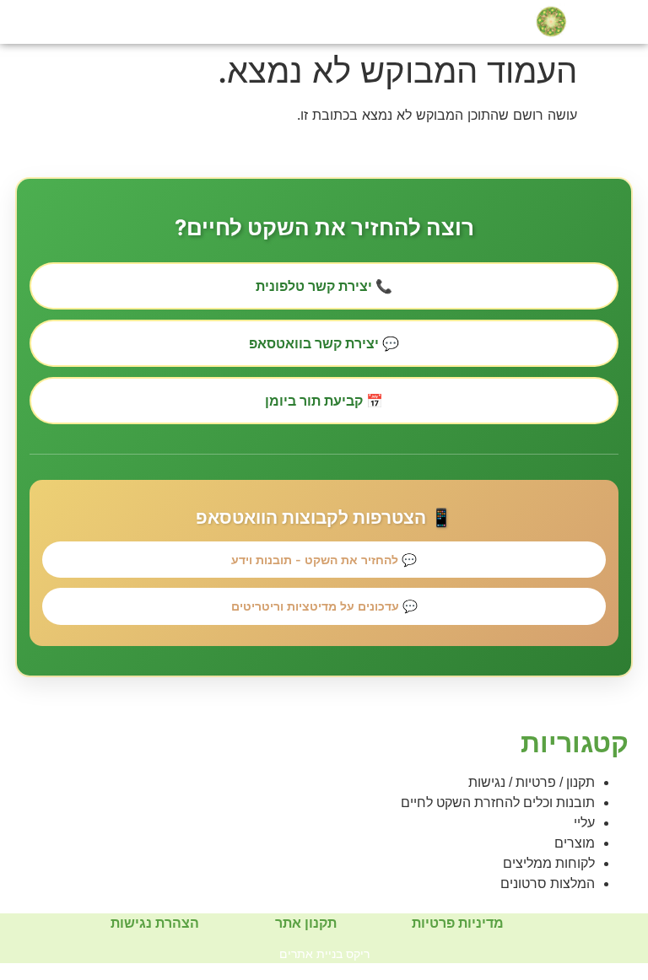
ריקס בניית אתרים (324, 954)
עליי (584, 823)
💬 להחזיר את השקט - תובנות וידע (324, 559)
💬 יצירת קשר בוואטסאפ (324, 343)
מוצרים (574, 843)
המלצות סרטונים (547, 883)
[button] (46, 21)
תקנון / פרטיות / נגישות (531, 782)
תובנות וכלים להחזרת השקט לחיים (498, 802)
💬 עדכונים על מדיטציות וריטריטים (324, 606)
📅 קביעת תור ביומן (324, 400)
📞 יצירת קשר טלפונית (324, 285)
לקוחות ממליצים (549, 863)
